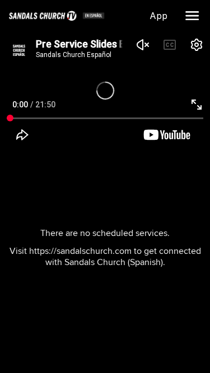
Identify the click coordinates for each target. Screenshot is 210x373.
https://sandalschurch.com (80, 250)
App (161, 15)
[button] (192, 15)
